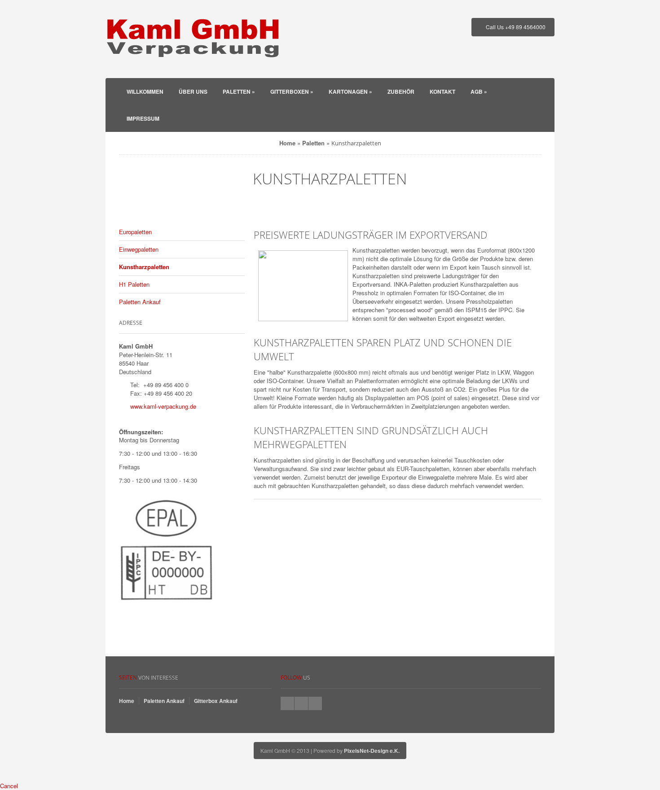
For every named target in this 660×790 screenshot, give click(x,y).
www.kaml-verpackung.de (163, 406)
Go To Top (330, 651)
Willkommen (145, 91)
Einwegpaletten (138, 249)
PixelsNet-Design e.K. (372, 750)
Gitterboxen (291, 91)
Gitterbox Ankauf (216, 701)
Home (287, 143)
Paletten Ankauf (140, 301)
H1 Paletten (134, 284)
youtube (301, 703)
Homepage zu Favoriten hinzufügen (315, 703)
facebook (287, 703)
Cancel (9, 785)
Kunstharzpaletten (144, 266)
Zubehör (400, 91)
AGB (479, 91)
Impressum (143, 118)
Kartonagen (350, 91)
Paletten (239, 91)
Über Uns (193, 91)
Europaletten (135, 231)
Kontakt (442, 91)
